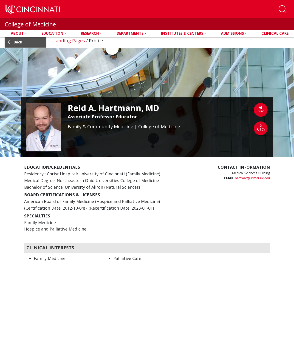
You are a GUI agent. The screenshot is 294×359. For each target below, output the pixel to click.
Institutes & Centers (182, 33)
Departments (130, 33)
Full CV (261, 129)
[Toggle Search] (282, 9)
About (17, 33)
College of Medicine (30, 24)
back (18, 42)
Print (261, 111)
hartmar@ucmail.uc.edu (252, 178)
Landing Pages (69, 40)
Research (90, 33)
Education (52, 33)
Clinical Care (274, 33)
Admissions (232, 33)
